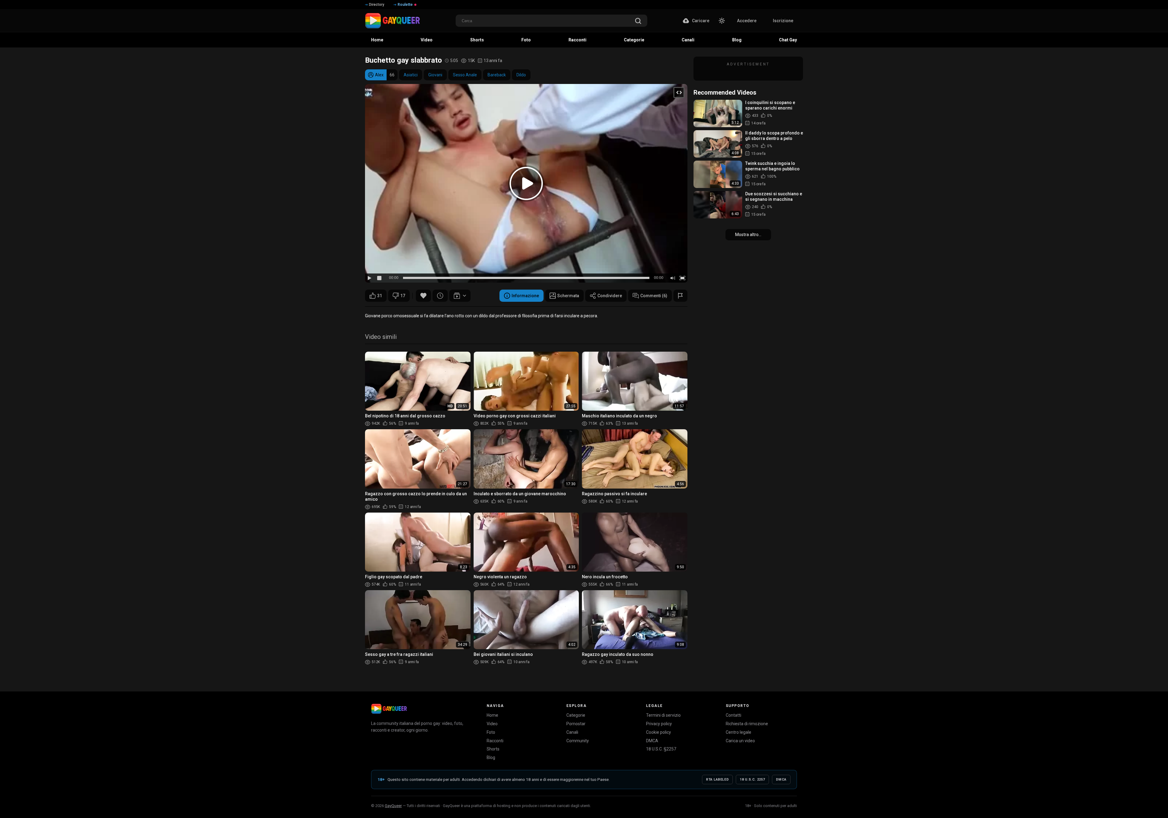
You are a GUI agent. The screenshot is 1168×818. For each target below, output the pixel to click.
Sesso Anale (465, 74)
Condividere (609, 295)
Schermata (568, 295)
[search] (638, 21)
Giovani (435, 74)
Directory (376, 4)
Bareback (497, 74)
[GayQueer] (389, 709)
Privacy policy (659, 723)
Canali (572, 732)
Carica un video (740, 740)
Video (492, 723)
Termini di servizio (663, 715)
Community (577, 740)
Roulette (405, 4)
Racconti (495, 740)
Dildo (521, 74)
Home (492, 715)
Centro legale (738, 732)
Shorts (493, 749)
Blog (491, 757)
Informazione (525, 295)
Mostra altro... (748, 234)
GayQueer (393, 805)
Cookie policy (658, 732)
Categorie (575, 715)
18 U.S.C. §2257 (661, 749)
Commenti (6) (653, 295)
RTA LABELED (717, 779)
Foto (491, 732)
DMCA (652, 740)
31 (379, 295)
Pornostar (576, 723)
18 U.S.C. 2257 (752, 779)
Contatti (733, 715)
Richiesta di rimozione (747, 723)
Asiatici (411, 74)
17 (402, 295)
